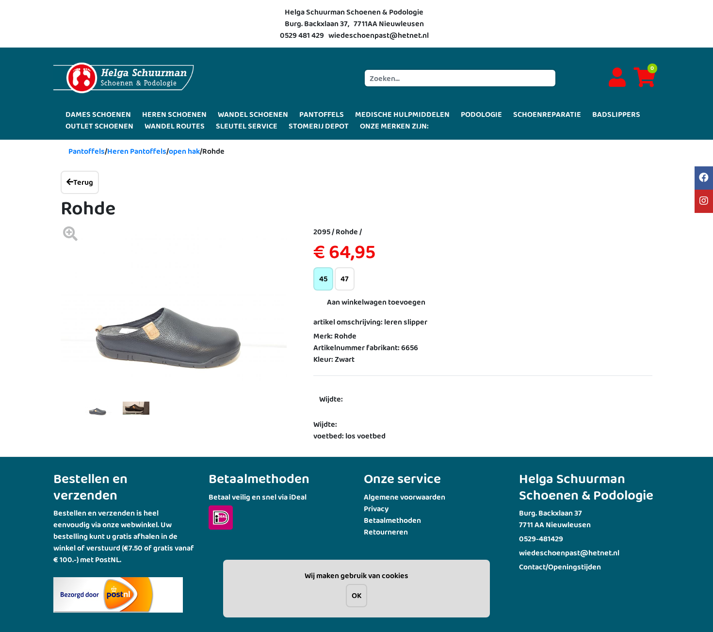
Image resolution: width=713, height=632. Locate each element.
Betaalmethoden (392, 520)
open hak (184, 151)
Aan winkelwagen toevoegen (376, 302)
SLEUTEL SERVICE (246, 125)
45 (323, 278)
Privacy (376, 508)
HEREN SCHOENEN (174, 114)
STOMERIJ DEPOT (319, 125)
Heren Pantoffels (136, 151)
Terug (83, 182)
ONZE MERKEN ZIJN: (394, 125)
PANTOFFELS (321, 114)
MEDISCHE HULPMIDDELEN (402, 114)
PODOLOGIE (481, 114)
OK (356, 595)
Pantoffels (86, 151)
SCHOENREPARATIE (547, 114)
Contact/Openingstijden (560, 566)
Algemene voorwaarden (404, 496)
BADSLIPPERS (616, 114)
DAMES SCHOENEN (98, 114)
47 (344, 278)
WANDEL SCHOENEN (253, 114)
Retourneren (386, 531)
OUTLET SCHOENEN (99, 125)
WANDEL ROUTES (175, 125)
